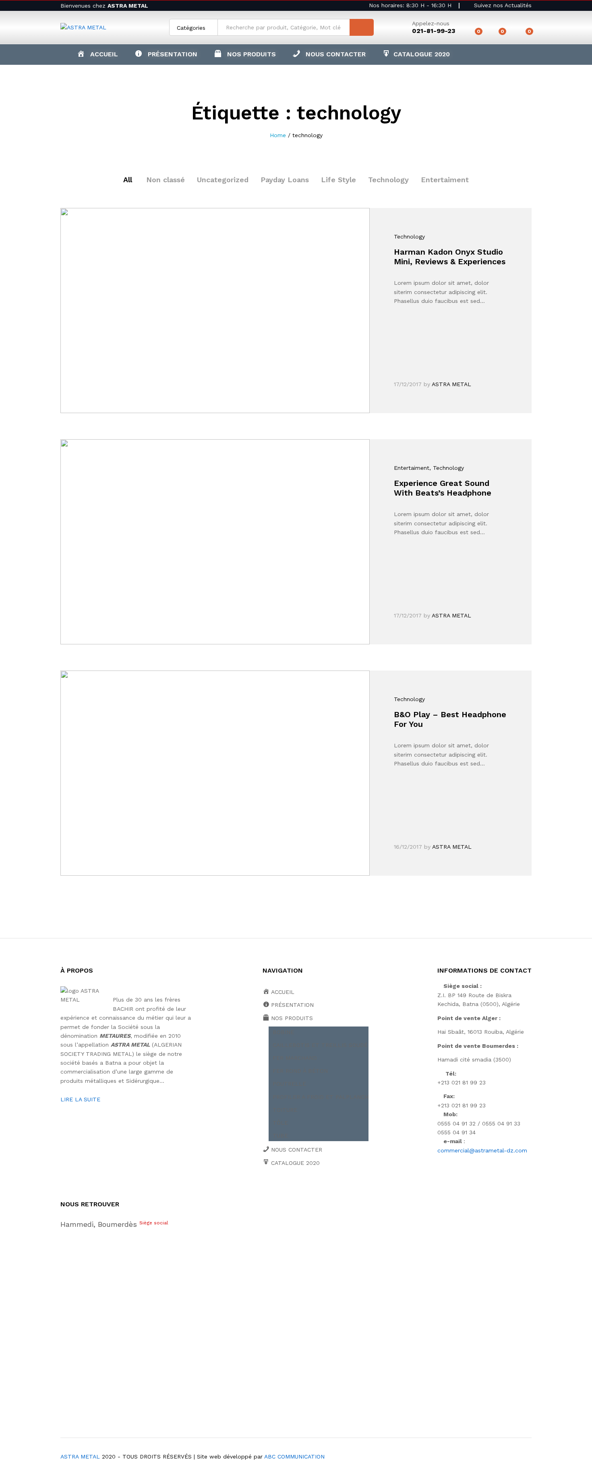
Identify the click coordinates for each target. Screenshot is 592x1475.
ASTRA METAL (451, 384)
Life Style (338, 179)
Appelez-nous (430, 23)
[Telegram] (353, 1190)
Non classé (165, 179)
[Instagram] (339, 1190)
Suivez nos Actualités (502, 5)
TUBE (280, 1135)
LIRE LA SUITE (80, 1099)
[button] (245, 54)
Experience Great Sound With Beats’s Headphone (442, 488)
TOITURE (285, 1110)
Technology (388, 179)
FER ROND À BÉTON (300, 1071)
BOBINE (283, 1032)
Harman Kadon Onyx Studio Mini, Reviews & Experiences (449, 256)
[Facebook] (265, 1190)
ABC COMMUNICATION (294, 1456)
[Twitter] (277, 1190)
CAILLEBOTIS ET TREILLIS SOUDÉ (320, 1045)
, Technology (446, 468)
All (127, 179)
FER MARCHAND (295, 1058)
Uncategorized (222, 179)
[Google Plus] (290, 1190)
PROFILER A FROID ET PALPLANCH (320, 1097)
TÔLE (280, 1122)
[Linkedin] (314, 1190)
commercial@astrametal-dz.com (482, 1150)
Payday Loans (285, 179)
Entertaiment (445, 179)
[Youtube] (302, 1190)
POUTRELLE (289, 1083)
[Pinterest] (327, 1190)
